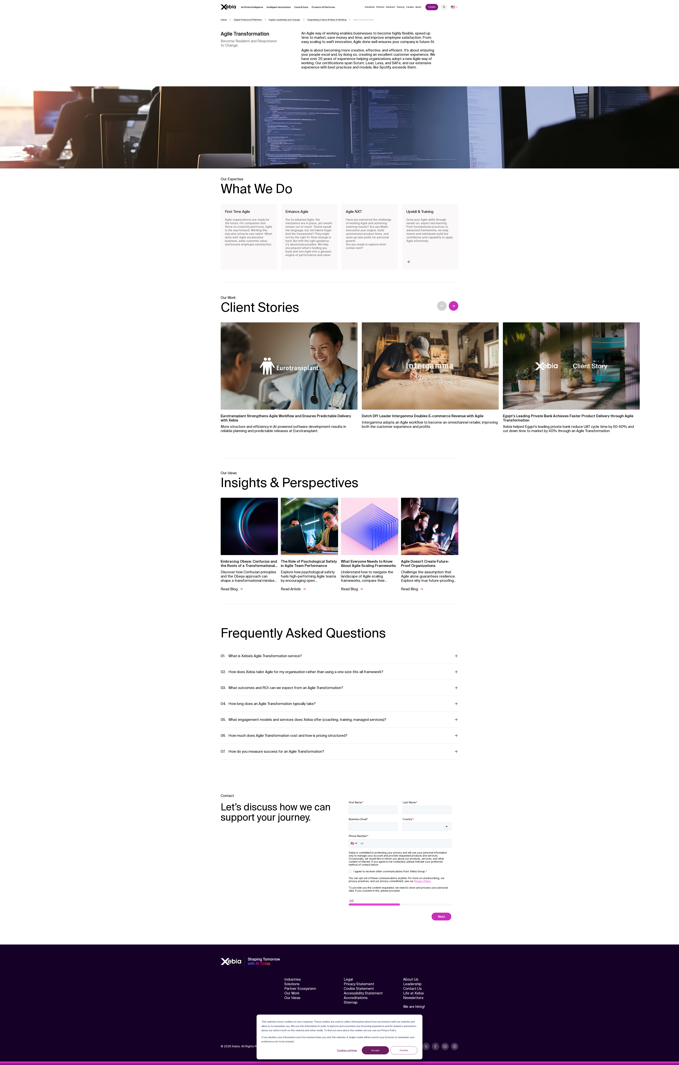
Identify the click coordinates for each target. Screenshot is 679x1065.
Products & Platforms (323, 7)
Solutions (390, 7)
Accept (375, 1050)
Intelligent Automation (279, 7)
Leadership (412, 984)
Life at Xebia (413, 993)
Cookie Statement (359, 988)
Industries (370, 7)
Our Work (291, 993)
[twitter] (426, 1046)
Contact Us (412, 988)
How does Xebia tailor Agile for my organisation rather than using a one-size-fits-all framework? (305, 672)
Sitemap (351, 1002)
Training (400, 7)
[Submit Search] (444, 7)
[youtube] (445, 1046)
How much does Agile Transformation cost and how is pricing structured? (287, 735)
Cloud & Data (301, 7)
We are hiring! (414, 1006)
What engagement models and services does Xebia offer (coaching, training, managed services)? (307, 719)
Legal (348, 979)
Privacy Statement (359, 984)
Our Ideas (292, 997)
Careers (410, 7)
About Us (410, 979)
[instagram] (454, 1046)
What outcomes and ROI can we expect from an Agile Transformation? (285, 687)
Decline (404, 1050)
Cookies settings (347, 1050)
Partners (380, 7)
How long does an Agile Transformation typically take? (272, 703)
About (418, 7)
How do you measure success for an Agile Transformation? (276, 751)
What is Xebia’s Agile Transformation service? (265, 656)
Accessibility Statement (363, 993)
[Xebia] (228, 7)
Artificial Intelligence (252, 7)
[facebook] (435, 1046)
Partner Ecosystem (300, 988)
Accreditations (356, 997)
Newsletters (413, 997)
